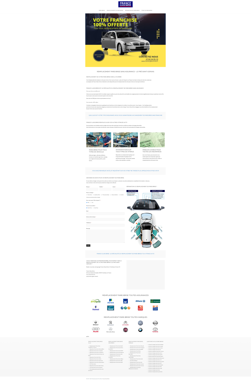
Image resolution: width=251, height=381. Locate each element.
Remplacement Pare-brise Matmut (117, 352)
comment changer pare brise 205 (155, 366)
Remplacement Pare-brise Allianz (116, 358)
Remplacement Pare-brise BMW (136, 349)
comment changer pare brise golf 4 (155, 354)
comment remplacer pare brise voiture (156, 351)
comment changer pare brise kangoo (155, 364)
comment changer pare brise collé (155, 368)
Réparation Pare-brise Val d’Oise (96, 360)
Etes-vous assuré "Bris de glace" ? (93, 200)
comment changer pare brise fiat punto (156, 358)
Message (88, 228)
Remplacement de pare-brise (115, 10)
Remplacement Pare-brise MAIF (116, 362)
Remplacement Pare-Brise (135, 351)
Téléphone (88, 222)
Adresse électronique (91, 216)
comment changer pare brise (154, 370)
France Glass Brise (105, 378)
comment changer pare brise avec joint (156, 361)
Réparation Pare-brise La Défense (96, 352)
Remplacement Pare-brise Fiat (136, 362)
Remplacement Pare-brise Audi (136, 358)
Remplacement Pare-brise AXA (116, 354)
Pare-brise (102, 10)
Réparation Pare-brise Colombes (96, 350)
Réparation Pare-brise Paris (95, 357)
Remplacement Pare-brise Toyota (137, 364)
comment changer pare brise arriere (155, 347)
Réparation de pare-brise (132, 10)
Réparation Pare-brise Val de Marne (97, 362)
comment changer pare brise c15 (155, 359)
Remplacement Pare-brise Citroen (137, 365)
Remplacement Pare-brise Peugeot (137, 347)
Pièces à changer (90, 192)
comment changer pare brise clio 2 (155, 353)
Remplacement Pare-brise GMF (116, 360)
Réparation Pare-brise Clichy (95, 358)
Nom (87, 211)
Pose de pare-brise (147, 10)
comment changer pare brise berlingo (155, 344)
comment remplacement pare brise (155, 371)
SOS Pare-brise (93, 364)
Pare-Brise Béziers (133, 360)
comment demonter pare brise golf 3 (155, 356)
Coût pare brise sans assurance (96, 367)
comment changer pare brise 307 (155, 363)
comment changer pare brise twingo (155, 346)
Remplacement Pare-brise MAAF (116, 350)
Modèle (101, 186)
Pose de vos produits (91, 205)
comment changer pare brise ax (154, 349)
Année (114, 186)
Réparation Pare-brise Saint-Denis (96, 365)
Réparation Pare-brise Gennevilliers (97, 349)
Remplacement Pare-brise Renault (137, 346)
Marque (88, 186)
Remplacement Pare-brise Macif (116, 346)
